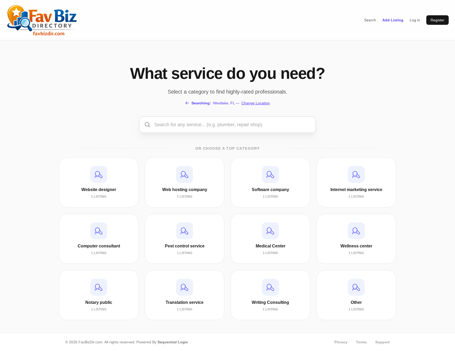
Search (370, 20)
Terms (361, 342)
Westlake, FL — (230, 103)
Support (382, 342)
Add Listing (392, 20)
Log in (415, 20)
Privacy (341, 342)
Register (437, 20)
